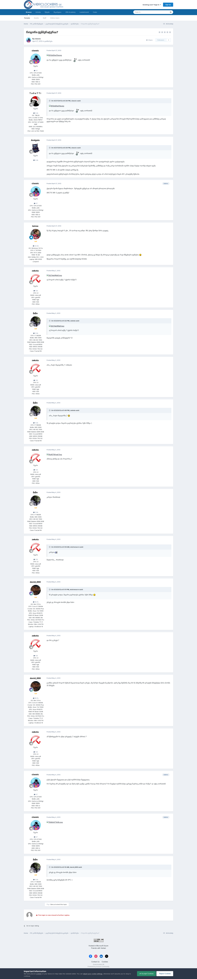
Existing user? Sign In (151, 5)
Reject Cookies (165, 974)
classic (38, 39)
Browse (28, 12)
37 (36, 70)
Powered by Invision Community (98, 966)
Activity (38, 12)
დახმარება (48, 41)
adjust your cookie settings (92, 974)
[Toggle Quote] (50, 101)
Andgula (35, 140)
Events (36, 18)
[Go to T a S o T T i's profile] (36, 101)
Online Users (54, 18)
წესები (47, 12)
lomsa (35, 226)
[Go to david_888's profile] (36, 590)
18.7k (36, 602)
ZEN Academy (70, 12)
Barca (53, 904)
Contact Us (95, 962)
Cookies (105, 962)
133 (36, 291)
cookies (38, 974)
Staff (44, 18)
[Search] (170, 12)
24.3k (36, 246)
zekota (35, 271)
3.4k (36, 160)
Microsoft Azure (102, 946)
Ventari (103, 948)
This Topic (161, 12)
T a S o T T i (35, 93)
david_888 (35, 582)
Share (150, 40)
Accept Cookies (147, 974)
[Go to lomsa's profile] (36, 234)
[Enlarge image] (54, 55)
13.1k (36, 333)
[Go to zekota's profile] (36, 279)
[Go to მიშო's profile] (36, 321)
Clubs (95, 12)
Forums (27, 18)
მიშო (35, 313)
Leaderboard (84, 12)
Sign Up (168, 4)
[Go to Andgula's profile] (36, 148)
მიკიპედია (57, 12)
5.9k (36, 113)
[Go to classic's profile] (28, 40)
